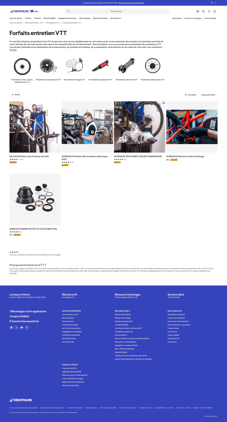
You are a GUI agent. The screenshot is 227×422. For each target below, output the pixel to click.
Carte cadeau (210, 18)
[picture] (35, 127)
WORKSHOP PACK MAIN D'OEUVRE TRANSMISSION (138, 156)
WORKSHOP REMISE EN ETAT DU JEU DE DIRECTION (33, 229)
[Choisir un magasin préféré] (198, 11)
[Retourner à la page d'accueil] (24, 11)
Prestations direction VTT (126, 80)
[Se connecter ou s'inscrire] (209, 11)
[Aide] (203, 11)
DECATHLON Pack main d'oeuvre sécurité (29, 156)
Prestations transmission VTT (48, 80)
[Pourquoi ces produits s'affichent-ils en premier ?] (185, 95)
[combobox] (209, 95)
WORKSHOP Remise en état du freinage (185, 156)
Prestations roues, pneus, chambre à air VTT (22, 81)
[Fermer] (216, 3)
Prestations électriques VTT (152, 80)
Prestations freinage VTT (74, 80)
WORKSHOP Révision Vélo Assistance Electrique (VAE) (85, 157)
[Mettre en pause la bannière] (212, 3)
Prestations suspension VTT (100, 80)
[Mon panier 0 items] (215, 11)
